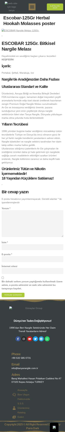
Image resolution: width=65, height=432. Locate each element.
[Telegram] (41, 338)
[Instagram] (23, 338)
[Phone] (6, 355)
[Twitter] (35, 338)
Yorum (6, 208)
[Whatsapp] (47, 338)
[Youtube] (29, 338)
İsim (5, 242)
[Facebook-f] (18, 338)
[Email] (6, 365)
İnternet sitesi (9, 266)
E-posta (7, 254)
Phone (16, 354)
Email (16, 364)
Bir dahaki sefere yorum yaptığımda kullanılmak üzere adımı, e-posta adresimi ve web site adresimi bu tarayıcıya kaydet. (32, 285)
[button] (32, 6)
